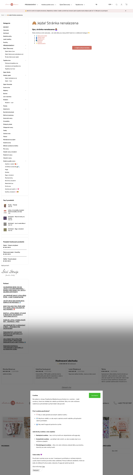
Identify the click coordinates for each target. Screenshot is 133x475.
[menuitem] (31, 4)
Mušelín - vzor (9, 102)
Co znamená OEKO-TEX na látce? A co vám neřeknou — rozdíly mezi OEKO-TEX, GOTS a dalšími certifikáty (14, 289)
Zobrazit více (66, 387)
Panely (5, 106)
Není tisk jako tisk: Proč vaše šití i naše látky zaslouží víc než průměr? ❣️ (14, 307)
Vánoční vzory (7, 158)
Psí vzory (6, 149)
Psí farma (8, 186)
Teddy (5, 130)
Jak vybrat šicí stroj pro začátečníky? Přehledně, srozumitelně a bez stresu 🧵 (14, 340)
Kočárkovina (7, 142)
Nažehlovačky (7, 36)
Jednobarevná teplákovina (13, 66)
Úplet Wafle (6, 72)
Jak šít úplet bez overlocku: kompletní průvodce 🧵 (14, 301)
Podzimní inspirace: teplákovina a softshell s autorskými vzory (13, 347)
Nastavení (36, 470)
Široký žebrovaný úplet (12, 57)
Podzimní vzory (7, 155)
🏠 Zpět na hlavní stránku (81, 48)
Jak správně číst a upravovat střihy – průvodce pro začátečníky (14, 326)
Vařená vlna (6, 133)
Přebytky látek (7, 124)
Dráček (7, 172)
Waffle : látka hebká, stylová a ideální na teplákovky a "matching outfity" (14, 314)
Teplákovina (6, 60)
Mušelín (5, 99)
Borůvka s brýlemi (10, 180)
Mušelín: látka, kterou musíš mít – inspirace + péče (14, 320)
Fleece (5, 136)
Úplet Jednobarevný (11, 78)
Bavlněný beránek (8, 112)
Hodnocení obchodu (66, 360)
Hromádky (6, 121)
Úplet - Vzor (8, 81)
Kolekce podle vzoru (9, 161)
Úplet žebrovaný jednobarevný (14, 54)
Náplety (5, 90)
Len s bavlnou (7, 96)
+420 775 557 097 (125, 403)
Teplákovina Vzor (10, 69)
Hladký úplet (7, 75)
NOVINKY (6, 27)
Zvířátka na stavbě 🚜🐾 (12, 166)
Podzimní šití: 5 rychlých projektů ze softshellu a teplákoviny (12, 333)
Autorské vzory (7, 118)
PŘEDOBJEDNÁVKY (8, 45)
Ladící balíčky (7, 39)
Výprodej (6, 30)
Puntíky (5, 42)
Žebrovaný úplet (42, 35)
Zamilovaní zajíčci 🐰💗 (12, 189)
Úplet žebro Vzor (10, 51)
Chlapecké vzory (8, 127)
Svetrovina (6, 87)
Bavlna (5, 93)
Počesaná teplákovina (11, 63)
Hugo (6, 169)
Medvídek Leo (9, 183)
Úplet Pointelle (7, 84)
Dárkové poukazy (8, 115)
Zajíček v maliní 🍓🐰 (11, 164)
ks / (114, 451)
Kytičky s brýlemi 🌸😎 (12, 192)
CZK (110, 4)
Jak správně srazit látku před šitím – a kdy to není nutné (14, 296)
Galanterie (6, 109)
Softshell (6, 33)
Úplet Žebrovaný (8, 48)
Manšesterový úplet (9, 139)
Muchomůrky (9, 178)
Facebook (29, 403)
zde (43, 466)
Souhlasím (94, 395)
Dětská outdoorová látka (10, 145)
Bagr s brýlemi (9, 175)
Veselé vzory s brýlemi (10, 152)
